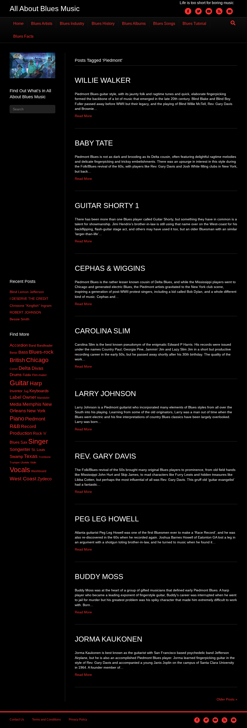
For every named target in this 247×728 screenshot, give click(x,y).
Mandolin (43, 397)
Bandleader (45, 345)
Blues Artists (41, 23)
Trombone (45, 456)
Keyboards (39, 391)
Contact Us (17, 719)
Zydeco (44, 478)
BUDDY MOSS (99, 577)
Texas (31, 456)
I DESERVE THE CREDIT (29, 299)
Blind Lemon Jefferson (27, 292)
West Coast (23, 478)
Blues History (103, 23)
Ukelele (25, 462)
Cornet (14, 368)
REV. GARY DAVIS (105, 456)
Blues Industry (72, 23)
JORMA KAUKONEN (108, 639)
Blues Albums (134, 23)
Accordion (19, 345)
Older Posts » (227, 699)
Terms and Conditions (46, 719)
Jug (25, 391)
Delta (25, 368)
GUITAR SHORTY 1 (107, 206)
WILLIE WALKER (103, 80)
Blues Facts (23, 36)
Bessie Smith (19, 319)
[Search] (233, 23)
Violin (33, 462)
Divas (37, 368)
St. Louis (38, 450)
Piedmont (35, 418)
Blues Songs (164, 23)
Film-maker (39, 375)
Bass (23, 352)
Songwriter (20, 449)
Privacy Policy (78, 719)
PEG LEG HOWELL (107, 519)
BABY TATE (94, 143)
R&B (15, 426)
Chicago (37, 360)
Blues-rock (41, 352)
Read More (83, 116)
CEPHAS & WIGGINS (110, 268)
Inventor (16, 391)
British (17, 360)
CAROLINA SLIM (102, 331)
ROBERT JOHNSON (25, 312)
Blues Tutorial (194, 23)
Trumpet (15, 462)
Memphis (31, 404)
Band (32, 345)
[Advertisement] (32, 195)
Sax (24, 442)
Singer (38, 441)
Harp (36, 383)
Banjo (13, 352)
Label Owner (23, 397)
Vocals (20, 470)
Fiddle (27, 375)
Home (18, 23)
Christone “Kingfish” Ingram (31, 306)
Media (15, 404)
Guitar (19, 383)
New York (36, 410)
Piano (17, 418)
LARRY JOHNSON (105, 394)
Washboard (38, 471)
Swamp (16, 456)
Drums (16, 374)
